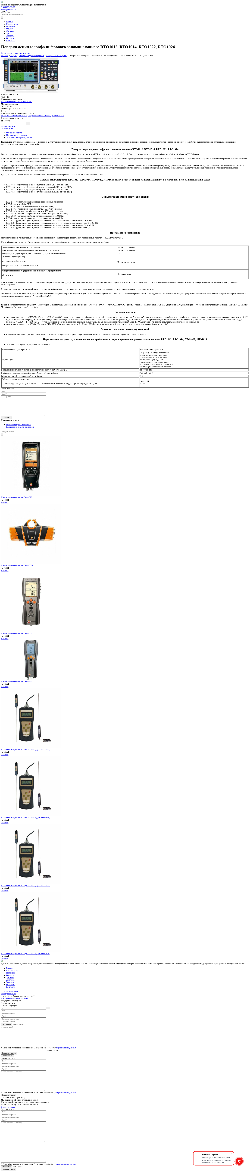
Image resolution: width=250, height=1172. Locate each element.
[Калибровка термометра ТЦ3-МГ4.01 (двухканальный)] (31, 883)
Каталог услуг (12, 24)
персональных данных (66, 1048)
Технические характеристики (19, 137)
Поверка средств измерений (18, 424)
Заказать (10, 36)
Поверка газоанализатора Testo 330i (17, 565)
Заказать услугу (8, 126)
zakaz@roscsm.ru (8, 9)
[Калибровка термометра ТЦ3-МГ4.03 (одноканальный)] (31, 815)
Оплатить (10, 38)
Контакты (10, 40)
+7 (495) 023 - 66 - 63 (10, 991)
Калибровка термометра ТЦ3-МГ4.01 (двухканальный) (25, 885)
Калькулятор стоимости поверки (15, 53)
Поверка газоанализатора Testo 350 (16, 633)
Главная (9, 22)
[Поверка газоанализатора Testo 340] (31, 679)
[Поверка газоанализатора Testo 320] (31, 495)
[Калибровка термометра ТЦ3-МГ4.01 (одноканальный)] (31, 951)
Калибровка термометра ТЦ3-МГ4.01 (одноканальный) (25, 953)
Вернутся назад (8, 1107)
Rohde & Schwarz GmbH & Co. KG (16, 101)
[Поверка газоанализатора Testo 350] (31, 631)
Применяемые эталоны (16, 135)
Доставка (10, 33)
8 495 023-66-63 (8, 7)
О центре (10, 29)
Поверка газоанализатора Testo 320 (16, 497)
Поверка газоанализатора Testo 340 (16, 681)
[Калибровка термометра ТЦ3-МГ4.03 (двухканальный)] (31, 747)
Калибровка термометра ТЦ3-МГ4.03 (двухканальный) (25, 749)
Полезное (10, 26)
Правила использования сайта (14, 998)
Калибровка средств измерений (20, 427)
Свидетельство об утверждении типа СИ (46, 116)
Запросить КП (7, 128)
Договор (10, 31)
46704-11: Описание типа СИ (14, 116)
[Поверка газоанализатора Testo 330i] (31, 563)
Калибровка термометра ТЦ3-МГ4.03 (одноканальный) (25, 817)
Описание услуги (14, 133)
